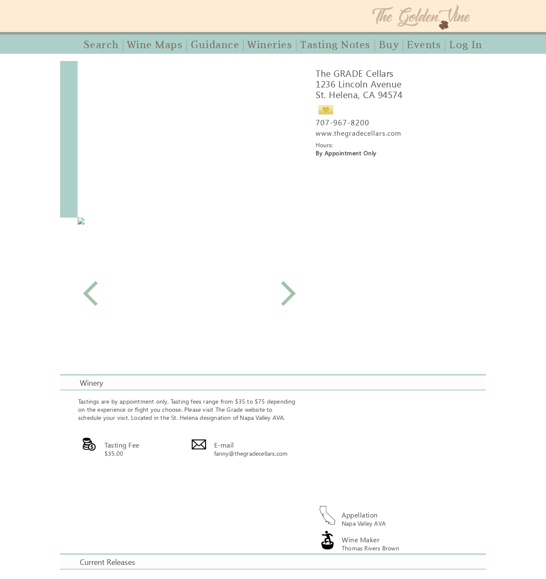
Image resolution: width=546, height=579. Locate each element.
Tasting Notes (335, 45)
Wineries (269, 45)
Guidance (215, 45)
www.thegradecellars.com (358, 132)
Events (424, 45)
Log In (465, 45)
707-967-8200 (342, 122)
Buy (389, 45)
